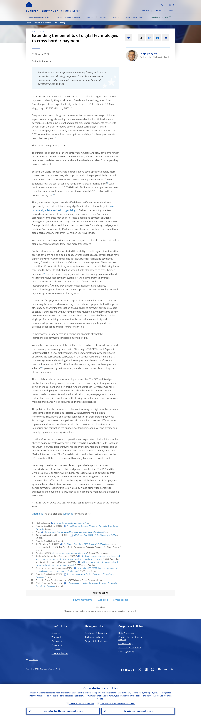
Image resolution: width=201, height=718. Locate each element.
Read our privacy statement (81, 704)
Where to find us (60, 654)
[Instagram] (152, 669)
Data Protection (126, 633)
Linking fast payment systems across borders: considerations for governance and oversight (78, 563)
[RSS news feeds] (172, 669)
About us (145, 11)
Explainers (57, 641)
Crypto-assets (120, 600)
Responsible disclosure (96, 641)
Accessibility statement (129, 648)
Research (116, 17)
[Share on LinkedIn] (157, 37)
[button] (167, 5)
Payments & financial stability (68, 17)
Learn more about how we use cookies (117, 704)
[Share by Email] (165, 37)
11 (42, 368)
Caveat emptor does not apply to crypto (69, 553)
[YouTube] (159, 669)
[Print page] (128, 37)
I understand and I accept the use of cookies (63, 711)
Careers (170, 11)
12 (76, 431)
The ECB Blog (59, 23)
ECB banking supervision (158, 17)
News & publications (134, 17)
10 (73, 348)
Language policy (126, 652)
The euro (103, 17)
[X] (139, 669)
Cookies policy (125, 644)
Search (162, 5)
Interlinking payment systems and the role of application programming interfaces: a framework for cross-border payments (78, 557)
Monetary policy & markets (39, 17)
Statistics (89, 17)
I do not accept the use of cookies (138, 711)
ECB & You (158, 11)
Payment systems (82, 600)
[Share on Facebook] (149, 37)
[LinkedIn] (146, 669)
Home (28, 23)
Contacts (56, 649)
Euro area (102, 600)
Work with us (58, 637)
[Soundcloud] (165, 669)
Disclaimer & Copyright (96, 633)
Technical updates (94, 637)
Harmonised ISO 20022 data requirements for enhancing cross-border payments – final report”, (76, 569)
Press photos (58, 645)
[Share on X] (141, 37)
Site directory (33, 660)
